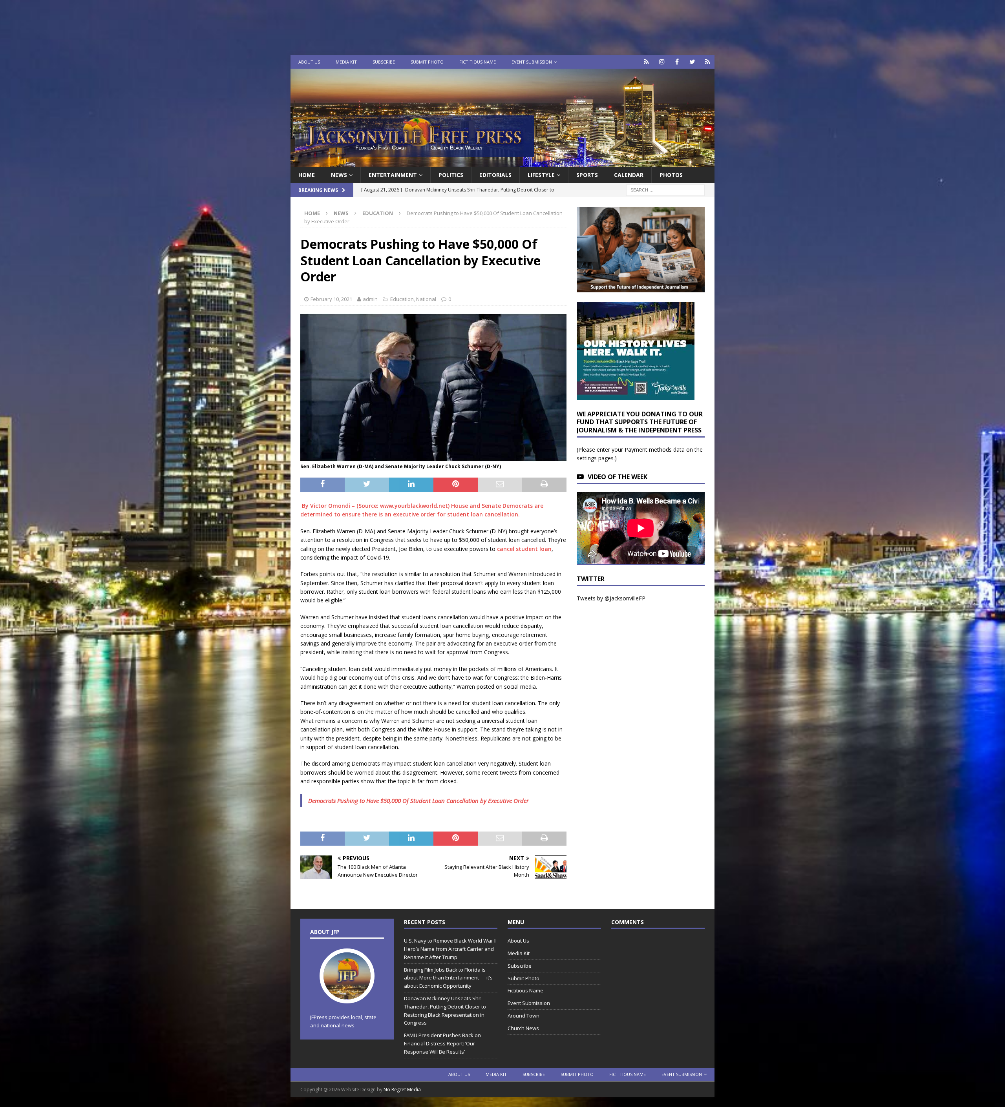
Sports (587, 175)
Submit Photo (427, 62)
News (339, 175)
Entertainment (393, 175)
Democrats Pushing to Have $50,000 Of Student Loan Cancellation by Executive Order (418, 800)
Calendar (628, 175)
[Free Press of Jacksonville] (502, 162)
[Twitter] (692, 62)
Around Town (523, 1015)
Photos (671, 175)
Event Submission (532, 62)
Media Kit (346, 62)
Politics (451, 175)
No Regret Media (402, 1089)
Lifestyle (541, 175)
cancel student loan (524, 549)
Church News (523, 1028)
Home (306, 175)
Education (402, 299)
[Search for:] (665, 189)
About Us (309, 62)
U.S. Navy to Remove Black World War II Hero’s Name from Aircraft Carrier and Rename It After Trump (450, 949)
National (426, 299)
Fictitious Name (477, 62)
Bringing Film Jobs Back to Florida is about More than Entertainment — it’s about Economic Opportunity (448, 978)
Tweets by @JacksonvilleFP (611, 598)
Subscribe (384, 62)
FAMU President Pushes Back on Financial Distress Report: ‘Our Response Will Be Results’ (442, 1043)
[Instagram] (662, 62)
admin (370, 299)
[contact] (646, 62)
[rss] (707, 62)
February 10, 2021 (331, 299)
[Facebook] (677, 62)
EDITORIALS (495, 175)
